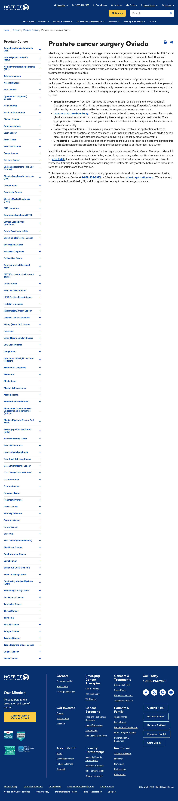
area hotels (58, 159)
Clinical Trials (120, 690)
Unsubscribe (55, 786)
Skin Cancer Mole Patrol (96, 736)
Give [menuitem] (151, 21)
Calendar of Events (122, 753)
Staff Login (154, 742)
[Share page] (171, 42)
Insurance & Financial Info (125, 727)
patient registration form (139, 177)
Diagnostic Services (123, 695)
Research (61, 769)
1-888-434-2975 (91, 177)
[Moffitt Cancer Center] (17, 7)
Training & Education (66, 691)
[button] (61, 5)
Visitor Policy (42, 792)
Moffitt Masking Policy (66, 792)
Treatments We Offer (123, 700)
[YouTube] (171, 692)
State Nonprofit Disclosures (80, 786)
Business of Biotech (94, 765)
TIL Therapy (90, 699)
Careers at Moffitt (65, 681)
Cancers (16, 30)
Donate (119, 13)
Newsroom (119, 764)
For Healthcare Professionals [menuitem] (89, 21)
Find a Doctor (120, 722)
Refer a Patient (156, 725)
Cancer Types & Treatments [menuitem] (34, 21)
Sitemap (112, 792)
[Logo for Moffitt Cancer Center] (20, 678)
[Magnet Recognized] (9, 751)
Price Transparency (92, 792)
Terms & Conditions (33, 786)
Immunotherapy (92, 694)
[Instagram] (162, 692)
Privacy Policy (10, 786)
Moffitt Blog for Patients (125, 732)
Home (6, 30)
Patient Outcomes (65, 764)
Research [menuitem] (113, 21)
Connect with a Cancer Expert (20, 717)
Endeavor (118, 759)
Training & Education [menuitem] (133, 21)
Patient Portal (155, 716)
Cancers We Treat (122, 685)
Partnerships (120, 769)
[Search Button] (171, 13)
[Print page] (165, 42)
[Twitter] (154, 692)
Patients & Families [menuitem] (61, 21)
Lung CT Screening (94, 725)
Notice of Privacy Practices (17, 792)
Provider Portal (156, 734)
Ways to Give (63, 718)
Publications (119, 774)
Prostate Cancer (30, 30)
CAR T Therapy (92, 688)
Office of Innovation (94, 776)
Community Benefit (65, 759)
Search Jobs (62, 686)
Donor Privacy (107, 786)
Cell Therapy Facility (94, 771)
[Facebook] (146, 692)
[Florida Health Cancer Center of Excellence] (21, 737)
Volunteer (61, 723)
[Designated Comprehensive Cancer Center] (8, 737)
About (59, 753)
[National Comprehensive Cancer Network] (26, 751)
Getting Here (155, 707)
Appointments (120, 717)
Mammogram (91, 730)
